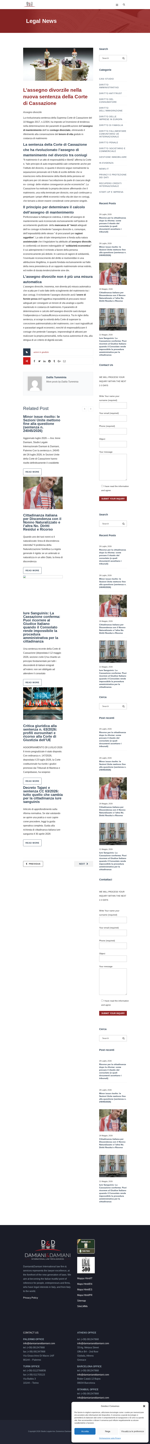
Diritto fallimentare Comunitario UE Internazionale (112, 134)
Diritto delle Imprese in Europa (110, 117)
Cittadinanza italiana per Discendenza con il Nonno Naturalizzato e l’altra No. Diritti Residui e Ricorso (42, 522)
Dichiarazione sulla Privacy (110, 1438)
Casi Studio (106, 79)
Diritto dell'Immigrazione (111, 109)
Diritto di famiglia (111, 125)
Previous (34, 864)
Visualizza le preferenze (132, 1431)
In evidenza (106, 163)
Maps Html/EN (84, 1284)
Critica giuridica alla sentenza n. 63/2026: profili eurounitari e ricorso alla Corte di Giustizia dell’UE (40, 733)
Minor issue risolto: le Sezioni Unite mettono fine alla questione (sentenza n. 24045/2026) (41, 424)
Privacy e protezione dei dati (113, 176)
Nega (107, 1431)
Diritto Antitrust (110, 93)
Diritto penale (108, 142)
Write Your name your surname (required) (109, 398)
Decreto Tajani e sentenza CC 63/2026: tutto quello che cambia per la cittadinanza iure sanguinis (43, 795)
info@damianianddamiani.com (39, 1343)
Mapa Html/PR (84, 1295)
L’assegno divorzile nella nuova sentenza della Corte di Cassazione (55, 96)
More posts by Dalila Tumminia (62, 381)
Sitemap (81, 1300)
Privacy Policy (30, 1298)
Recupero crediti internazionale (110, 184)
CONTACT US (31, 1332)
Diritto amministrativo (109, 86)
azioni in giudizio (41, 352)
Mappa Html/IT (84, 1278)
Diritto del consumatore (108, 100)
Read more (32, 472)
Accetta (85, 1431)
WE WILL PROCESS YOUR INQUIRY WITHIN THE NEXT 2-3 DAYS (112, 381)
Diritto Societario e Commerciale (112, 149)
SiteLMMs (82, 1306)
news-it (104, 169)
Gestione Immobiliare (113, 157)
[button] (144, 1406)
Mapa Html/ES (84, 1289)
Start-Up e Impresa (111, 192)
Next (82, 864)
